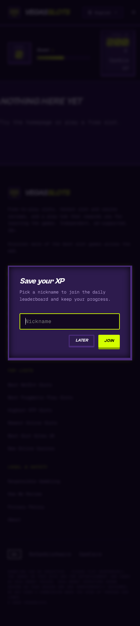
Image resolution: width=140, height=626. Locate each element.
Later (82, 340)
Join (109, 340)
